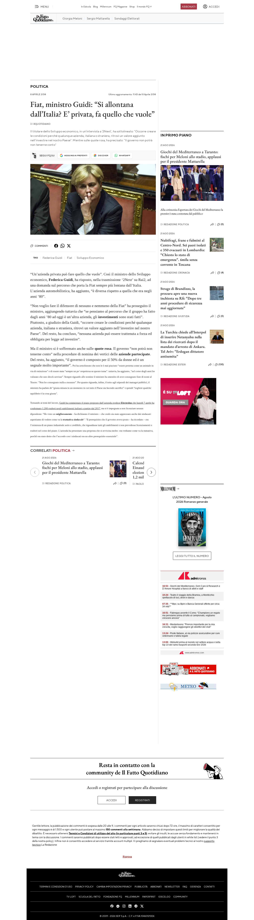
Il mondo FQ (143, 6)
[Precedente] (34, 472)
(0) (124, 483)
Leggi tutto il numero (192, 555)
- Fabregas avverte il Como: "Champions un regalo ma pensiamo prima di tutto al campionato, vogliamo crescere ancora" (191, 615)
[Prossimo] (151, 472)
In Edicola (86, 6)
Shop (132, 6)
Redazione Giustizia (174, 316)
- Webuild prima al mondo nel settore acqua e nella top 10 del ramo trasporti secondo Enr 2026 (191, 643)
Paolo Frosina (144, 483)
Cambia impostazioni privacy (114, 886)
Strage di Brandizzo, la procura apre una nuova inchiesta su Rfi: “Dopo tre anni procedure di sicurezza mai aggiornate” (181, 298)
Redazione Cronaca (175, 272)
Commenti (41, 245)
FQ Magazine (120, 6)
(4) (222, 272)
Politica (39, 86)
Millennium (105, 6)
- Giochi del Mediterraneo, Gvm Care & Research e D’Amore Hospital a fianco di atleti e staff (191, 587)
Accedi (111, 800)
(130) (221, 364)
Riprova (127, 856)
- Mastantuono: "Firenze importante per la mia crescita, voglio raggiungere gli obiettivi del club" (188, 625)
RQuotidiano (40, 124)
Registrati (142, 800)
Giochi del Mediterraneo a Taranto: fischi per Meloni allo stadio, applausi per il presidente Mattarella (72, 467)
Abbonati (188, 6)
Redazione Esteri (173, 364)
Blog (95, 6)
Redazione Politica (56, 483)
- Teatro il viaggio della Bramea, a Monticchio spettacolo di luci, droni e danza (188, 596)
